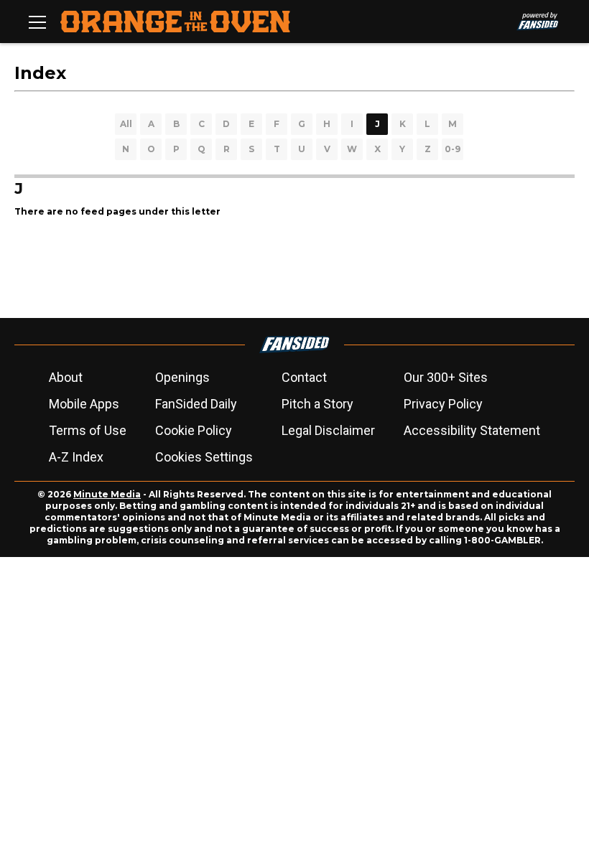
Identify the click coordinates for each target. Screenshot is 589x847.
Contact (304, 377)
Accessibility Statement (472, 430)
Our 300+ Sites (446, 377)
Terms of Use (87, 430)
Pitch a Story (317, 403)
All (126, 123)
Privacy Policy (443, 403)
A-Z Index (76, 456)
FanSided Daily (196, 403)
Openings (182, 377)
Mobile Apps (84, 403)
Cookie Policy (193, 430)
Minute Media (107, 494)
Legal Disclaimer (328, 430)
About (66, 377)
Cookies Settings (204, 456)
